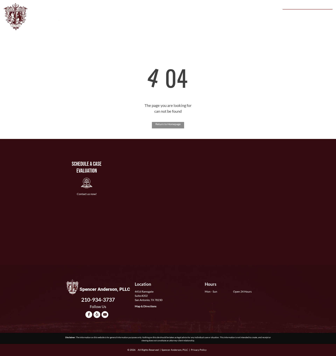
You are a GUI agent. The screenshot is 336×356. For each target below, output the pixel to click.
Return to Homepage (168, 124)
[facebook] (88, 315)
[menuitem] (154, 14)
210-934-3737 (318, 13)
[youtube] (105, 315)
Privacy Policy (198, 349)
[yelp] (96, 315)
